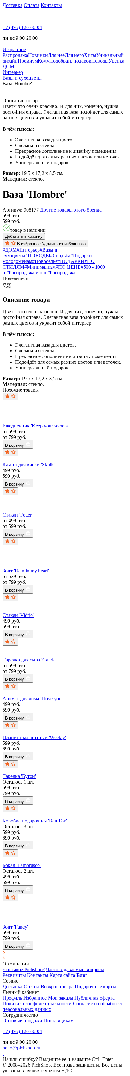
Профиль (12, 998)
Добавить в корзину (24, 236)
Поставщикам (59, 1020)
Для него (74, 55)
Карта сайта (62, 975)
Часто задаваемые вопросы (75, 969)
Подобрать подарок (70, 60)
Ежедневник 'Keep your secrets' (35, 425)
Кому (43, 60)
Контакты (51, 5)
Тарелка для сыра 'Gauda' (29, 659)
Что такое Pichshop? (24, 969)
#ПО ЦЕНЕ (68, 267)
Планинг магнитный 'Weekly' (34, 737)
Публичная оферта (94, 998)
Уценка (116, 60)
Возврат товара (57, 986)
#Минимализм (40, 267)
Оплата (31, 5)
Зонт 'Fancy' (15, 927)
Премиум (28, 60)
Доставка (12, 5)
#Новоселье (44, 261)
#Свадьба (60, 255)
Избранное (35, 998)
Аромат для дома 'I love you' (32, 698)
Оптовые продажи (22, 1020)
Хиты (90, 55)
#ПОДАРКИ (71, 261)
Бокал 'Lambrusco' (22, 865)
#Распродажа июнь (26, 272)
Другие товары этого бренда (71, 209)
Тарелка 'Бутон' (19, 776)
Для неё (56, 55)
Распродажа (15, 55)
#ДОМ (10, 250)
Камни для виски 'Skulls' (29, 464)
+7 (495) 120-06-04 (22, 27)
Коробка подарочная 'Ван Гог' (35, 820)
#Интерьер (28, 250)
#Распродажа (61, 272)
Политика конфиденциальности (37, 1003)
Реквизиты (14, 975)
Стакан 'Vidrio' (18, 615)
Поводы (100, 60)
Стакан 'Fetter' (17, 514)
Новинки (38, 55)
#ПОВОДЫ (37, 255)
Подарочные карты (95, 986)
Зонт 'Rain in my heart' (26, 570)
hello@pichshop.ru (21, 1047)
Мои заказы (60, 998)
